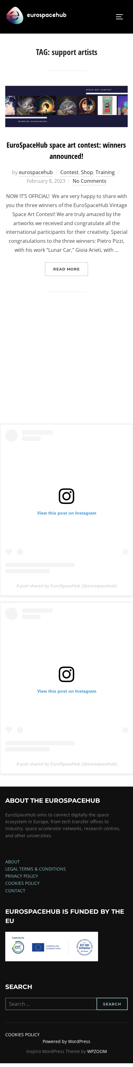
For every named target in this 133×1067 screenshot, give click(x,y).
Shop (87, 172)
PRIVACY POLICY (21, 876)
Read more (70, 268)
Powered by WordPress (66, 1041)
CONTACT (15, 891)
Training (105, 172)
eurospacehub (36, 172)
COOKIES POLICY (22, 883)
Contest (69, 172)
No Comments (89, 181)
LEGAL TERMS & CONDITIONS (35, 869)
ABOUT (12, 862)
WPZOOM (97, 1051)
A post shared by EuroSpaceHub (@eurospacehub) (66, 585)
